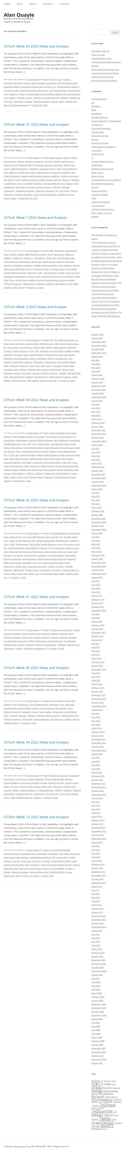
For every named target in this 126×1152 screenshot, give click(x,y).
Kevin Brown (61, 708)
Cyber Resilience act (66, 258)
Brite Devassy (22, 857)
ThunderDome (41, 377)
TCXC (10, 101)
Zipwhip (7, 480)
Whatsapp (48, 477)
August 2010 (97, 930)
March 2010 (96, 949)
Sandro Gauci (22, 280)
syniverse (117, 1101)
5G (51, 79)
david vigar (37, 261)
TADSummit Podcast (25, 191)
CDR (29, 444)
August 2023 (97, 400)
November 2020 (98, 522)
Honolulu (18, 354)
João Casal (63, 354)
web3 (55, 573)
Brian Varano (10, 857)
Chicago (16, 861)
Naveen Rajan (60, 90)
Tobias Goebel (55, 377)
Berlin (67, 853)
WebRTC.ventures (66, 194)
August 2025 (97, 338)
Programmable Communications (106, 179)
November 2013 (98, 787)
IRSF (16, 786)
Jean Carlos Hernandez (25, 455)
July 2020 (95, 536)
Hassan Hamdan (41, 637)
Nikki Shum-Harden (13, 562)
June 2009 (95, 982)
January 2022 (97, 470)
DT (63, 261)
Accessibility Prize (27, 853)
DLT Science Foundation (60, 172)
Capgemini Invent (47, 168)
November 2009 (98, 963)
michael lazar (50, 362)
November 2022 (98, 433)
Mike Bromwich (29, 559)
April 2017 (95, 654)
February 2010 (97, 952)
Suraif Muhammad (50, 97)
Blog (20, 3)
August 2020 (97, 533)
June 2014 (95, 761)
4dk (51, 250)
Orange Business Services (66, 466)
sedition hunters (36, 280)
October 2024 (97, 349)
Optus (35, 712)
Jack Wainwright (37, 354)
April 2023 (95, 415)
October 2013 (97, 790)
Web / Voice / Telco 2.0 (101, 213)
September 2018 (98, 610)
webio (62, 573)
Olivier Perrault (47, 466)
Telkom (18, 875)
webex (40, 477)
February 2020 (97, 555)
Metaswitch (38, 362)
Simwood (117, 1099)
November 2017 (98, 632)
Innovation (96, 150)
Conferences (97, 124)
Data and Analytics (99, 135)
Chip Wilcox (39, 258)
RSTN (15, 868)
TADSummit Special (12, 283)
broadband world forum (41, 857)
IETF (6, 455)
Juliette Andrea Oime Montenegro (45, 458)
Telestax (108, 1115)
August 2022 (97, 444)
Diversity (64, 633)
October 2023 (97, 393)
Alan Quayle (19, 1146)
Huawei (94, 1094)
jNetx (46, 269)
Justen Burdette (21, 358)
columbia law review (60, 444)
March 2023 (96, 419)
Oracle (108, 1096)
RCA (29, 469)
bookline (17, 633)
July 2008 (95, 1022)
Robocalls (8, 868)
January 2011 (97, 912)
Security (95, 187)
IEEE (6, 269)
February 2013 (97, 820)
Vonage (32, 477)
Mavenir (28, 362)
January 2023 (97, 426)
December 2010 (98, 915)
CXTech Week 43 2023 (67, 83)
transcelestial (60, 283)
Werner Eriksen (19, 380)
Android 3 (63, 775)
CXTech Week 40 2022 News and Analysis (36, 667)
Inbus (26, 354)
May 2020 (95, 544)
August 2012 (97, 842)
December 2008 (98, 1004)
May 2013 (95, 809)
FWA (37, 351)
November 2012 (98, 831)
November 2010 (98, 919)
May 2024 (95, 367)
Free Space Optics (50, 265)
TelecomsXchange (41, 101)
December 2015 (98, 695)
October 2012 (97, 835)
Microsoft (97, 1096)
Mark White (18, 362)
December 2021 (98, 474)
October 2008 (97, 1011)
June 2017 (95, 647)
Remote (76, 864)
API (92, 102)
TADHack (64, 97)
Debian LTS (14, 172)
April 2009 (95, 989)
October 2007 (97, 1055)
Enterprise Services (100, 143)
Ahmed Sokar (10, 161)
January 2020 (97, 559)
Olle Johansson (50, 272)
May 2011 (95, 897)
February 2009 (97, 996)
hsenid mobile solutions (39, 176)
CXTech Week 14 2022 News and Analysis (36, 817)
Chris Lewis (26, 861)
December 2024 (98, 341)
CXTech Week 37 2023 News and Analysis (36, 124)
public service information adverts (56, 864)
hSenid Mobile (63, 86)
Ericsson (48, 86)
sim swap (30, 187)
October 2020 (97, 525)
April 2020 (95, 547)
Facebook (27, 265)
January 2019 (97, 603)
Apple (113, 1081)
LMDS (50, 358)
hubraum (43, 548)
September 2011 (98, 882)
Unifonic (68, 101)
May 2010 (95, 941)
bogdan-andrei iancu (69, 343)
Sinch (6, 715)
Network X (13, 94)
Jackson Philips (24, 708)
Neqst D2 (16, 712)
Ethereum (15, 176)
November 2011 (98, 875)
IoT (49, 548)
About (33, 3)
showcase (29, 644)
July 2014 (95, 757)
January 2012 (97, 868)
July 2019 (95, 581)
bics (61, 537)
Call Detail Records (12, 444)
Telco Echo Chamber (23, 101)
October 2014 (97, 746)
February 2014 (97, 776)
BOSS (93, 110)
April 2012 (95, 857)
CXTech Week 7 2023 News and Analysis (35, 217)
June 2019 (95, 584)
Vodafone (8, 287)
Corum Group (26, 347)
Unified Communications (102, 209)
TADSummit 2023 (17, 377)
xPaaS (6, 198)
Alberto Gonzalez (66, 340)
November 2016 (98, 669)
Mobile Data (96, 165)
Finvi (18, 451)
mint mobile (62, 362)
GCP (62, 783)
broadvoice (75, 440)
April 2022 (95, 459)
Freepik (43, 783)
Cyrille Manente (11, 261)
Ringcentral (56, 369)
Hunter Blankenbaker (66, 451)
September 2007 (98, 1059)
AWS (57, 343)
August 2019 (97, 577)
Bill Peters (95, 106)
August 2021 (97, 489)
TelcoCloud (9, 875)
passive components (51, 276)
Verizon (36, 875)
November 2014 (98, 743)
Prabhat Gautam (11, 469)
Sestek (21, 644)
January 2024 (97, 382)
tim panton (56, 570)
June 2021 (95, 496)
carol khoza (21, 779)
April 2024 (95, 371)
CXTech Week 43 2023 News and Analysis (36, 46)
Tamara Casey (28, 283)
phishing (38, 183)
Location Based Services (102, 161)
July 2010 (95, 934)
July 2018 (95, 614)
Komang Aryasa (57, 269)
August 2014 (97, 754)
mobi (6, 365)
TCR (5, 101)
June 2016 (95, 673)
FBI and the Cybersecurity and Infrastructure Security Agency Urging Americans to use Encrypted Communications (106, 290)
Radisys (13, 97)
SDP (111, 1099)
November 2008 (98, 1007)
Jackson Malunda (16, 269)
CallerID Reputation (19, 168)
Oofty (19, 183)
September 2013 (98, 794)
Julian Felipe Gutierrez (19, 458)
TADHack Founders (19, 872)
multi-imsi (13, 365)
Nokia (22, 94)
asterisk (56, 161)
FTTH (31, 351)
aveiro (67, 701)
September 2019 (98, 573)
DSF (73, 172)
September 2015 (98, 706)
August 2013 (97, 798)
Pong (6, 280)
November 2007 (98, 1052)
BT (5, 347)
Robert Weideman (28, 790)
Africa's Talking (70, 157)
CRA (54, 258)
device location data (52, 261)
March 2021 (96, 507)
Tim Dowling (44, 570)
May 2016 (95, 676)
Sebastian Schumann (37, 566)
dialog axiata (42, 172)
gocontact (59, 351)
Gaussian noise (46, 351)
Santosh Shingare (55, 641)
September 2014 (98, 750)
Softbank (14, 715)
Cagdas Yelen (62, 857)
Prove (12, 280)
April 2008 (95, 1033)
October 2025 (97, 334)
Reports (48, 3)
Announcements (99, 99)
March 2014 (96, 772)
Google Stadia (10, 708)
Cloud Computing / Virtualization (106, 121)
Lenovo (32, 358)
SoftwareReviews (45, 790)
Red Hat (46, 369)
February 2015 (97, 731)
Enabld (7, 176)
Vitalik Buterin (50, 194)
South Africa (35, 868)
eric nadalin (17, 265)
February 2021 (97, 511)
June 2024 (95, 363)
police (77, 276)
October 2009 (97, 967)
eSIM (12, 544)
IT (92, 157)
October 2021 (97, 481)
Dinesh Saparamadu (45, 540)
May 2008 (95, 1030)
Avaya (50, 254)
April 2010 (95, 945)
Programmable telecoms (54, 183)
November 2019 (98, 566)
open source (46, 365)
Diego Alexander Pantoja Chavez (59, 447)
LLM (51, 90)
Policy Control (97, 176)
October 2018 (97, 606)
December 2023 (98, 386)
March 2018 (96, 621)
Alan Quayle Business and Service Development (19, 16)
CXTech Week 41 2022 (31, 633)
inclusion (64, 637)
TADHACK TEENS (57, 872)
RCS (68, 562)
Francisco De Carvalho (29, 783)
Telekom (29, 377)
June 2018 (95, 617)
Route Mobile (49, 469)
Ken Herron (18, 555)
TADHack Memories (70, 715)
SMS (76, 469)
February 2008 (97, 1041)
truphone (66, 377)
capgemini (33, 168)
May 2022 (95, 455)
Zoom (104, 1128)
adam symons (56, 157)
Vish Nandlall (46, 573)
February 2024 (97, 378)
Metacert (66, 179)
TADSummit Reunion (44, 191)
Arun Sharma (51, 436)
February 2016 (97, 687)
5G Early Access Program (61, 630)
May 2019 (95, 588)
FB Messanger (21, 544)
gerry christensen (65, 544)
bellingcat (69, 254)
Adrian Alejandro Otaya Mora (63, 433)
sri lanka (39, 187)
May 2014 (95, 765)
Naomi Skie (46, 786)
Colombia (36, 861)
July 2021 (95, 492)
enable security (59, 347)
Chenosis (8, 861)
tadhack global (97, 1108)
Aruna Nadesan (65, 436)
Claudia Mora (44, 444)
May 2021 (95, 500)
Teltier (74, 473)
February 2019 (97, 599)
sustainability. (50, 644)
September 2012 (98, 838)
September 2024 (98, 352)
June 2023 (95, 408)
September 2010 (98, 927)
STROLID (37, 97)
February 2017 (97, 662)
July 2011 (95, 890)
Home (7, 3)
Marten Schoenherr (13, 559)
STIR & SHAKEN (57, 868)
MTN (27, 864)
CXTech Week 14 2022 (61, 861)
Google (52, 451)
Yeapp (13, 198)
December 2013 (98, 783)
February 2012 (97, 864)
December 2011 (98, 871)
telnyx (6, 797)
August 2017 (97, 639)
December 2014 (98, 739)
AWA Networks (47, 343)
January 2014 (97, 779)
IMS (100, 1093)
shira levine (20, 187)
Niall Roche (11, 183)
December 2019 (98, 562)
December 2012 (98, 827)
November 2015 (98, 698)
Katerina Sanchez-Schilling (34, 179)
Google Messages (16, 548)
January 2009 (97, 1000)
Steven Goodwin (67, 280)
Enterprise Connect (12, 637)
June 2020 (95, 540)
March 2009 (96, 993)
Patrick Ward (67, 276)
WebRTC (7, 380)
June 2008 (95, 1026)
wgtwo (35, 380)
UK (30, 875)
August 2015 (97, 709)
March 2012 (96, 860)
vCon (25, 477)
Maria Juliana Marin (52, 462)
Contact (64, 3)
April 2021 (95, 503)
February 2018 (97, 625)
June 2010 (95, 938)
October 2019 (97, 570)
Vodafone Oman (11, 723)
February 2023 (97, 422)
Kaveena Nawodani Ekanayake (34, 90)
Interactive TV (97, 154)
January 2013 (97, 823)
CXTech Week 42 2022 (25, 540)
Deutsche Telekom (12, 86)
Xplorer (37, 797)
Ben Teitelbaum (61, 440)
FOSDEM (37, 265)
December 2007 (98, 1048)
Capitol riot (18, 258)
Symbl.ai (53, 373)
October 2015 (97, 702)
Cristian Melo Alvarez (13, 447)
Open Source (97, 172)
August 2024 (97, 356)
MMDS (72, 362)
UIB (41, 194)
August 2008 (97, 1019)
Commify (46, 861)
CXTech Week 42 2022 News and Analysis (36, 500)
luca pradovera (60, 358)
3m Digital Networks (59, 533)
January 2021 (97, 514)
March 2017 (96, 658)
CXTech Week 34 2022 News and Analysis (36, 742)
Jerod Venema (51, 354)
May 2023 (95, 411)
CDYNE (72, 857)
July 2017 (95, 643)
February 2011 (97, 908)
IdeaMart (55, 176)
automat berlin (32, 343)
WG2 (29, 380)
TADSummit (74, 97)
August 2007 (97, 1063)
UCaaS (36, 194)
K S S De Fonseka (11, 90)
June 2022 (95, 452)
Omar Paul (35, 365)
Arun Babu (53, 853)
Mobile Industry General (102, 168)
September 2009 (98, 971)
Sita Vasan (26, 373)
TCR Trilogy (65, 191)
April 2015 (95, 724)
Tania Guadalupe (41, 719)
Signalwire (8, 373)
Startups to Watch (99, 194)
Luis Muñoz (37, 462)
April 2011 (95, 901)
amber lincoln (15, 537)
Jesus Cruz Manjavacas (33, 551)
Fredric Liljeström (20, 351)
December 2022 (98, 430)
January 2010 (97, 956)
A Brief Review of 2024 (101, 58)
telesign (54, 101)
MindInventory (16, 466)
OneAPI (61, 272)
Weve (21, 287)
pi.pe (35, 562)
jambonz (75, 86)
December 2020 (98, 518)
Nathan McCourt (58, 559)
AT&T (61, 853)
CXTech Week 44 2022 (33, 447)
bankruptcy (59, 254)
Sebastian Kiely (10, 644)
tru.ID (69, 283)
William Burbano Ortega (65, 477)
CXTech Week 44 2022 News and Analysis (36, 399)
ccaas (58, 168)
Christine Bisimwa (35, 779)
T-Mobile (62, 373)
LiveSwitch (41, 358)
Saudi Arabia (70, 641)
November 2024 (98, 345)
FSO (60, 265)
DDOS (48, 347)
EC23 (71, 633)
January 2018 (97, 628)
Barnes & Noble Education (41, 440)
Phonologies (68, 365)
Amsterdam (41, 853)
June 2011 (95, 893)
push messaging (50, 562)
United (31, 573)
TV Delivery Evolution (23, 194)
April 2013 (95, 812)
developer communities (32, 86)
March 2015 (96, 728)
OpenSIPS (57, 365)
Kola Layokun (30, 555)
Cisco (34, 444)
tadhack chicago (52, 715)
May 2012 (95, 853)
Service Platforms (99, 191)
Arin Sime (48, 161)
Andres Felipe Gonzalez (22, 436)
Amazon (95, 1080)
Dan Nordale (39, 347)
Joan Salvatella (10, 641)
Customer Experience (101, 128)
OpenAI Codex (34, 276)
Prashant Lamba (11, 369)
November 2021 (98, 478)
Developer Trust (56, 704)
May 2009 (95, 985)
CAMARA (8, 258)
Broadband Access (99, 117)
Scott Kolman (70, 712)
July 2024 (95, 360)
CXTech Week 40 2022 (39, 704)
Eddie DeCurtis (62, 540)
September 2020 (98, 529)
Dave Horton (25, 261)
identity (76, 265)
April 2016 (95, 680)
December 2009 (98, 960)
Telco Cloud (65, 794)
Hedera (24, 176)
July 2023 (95, 404)
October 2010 (97, 923)
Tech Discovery (57, 719)
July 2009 (95, 978)
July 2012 (95, 846)
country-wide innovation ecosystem (40, 83)
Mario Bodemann (56, 555)
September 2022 (98, 441)
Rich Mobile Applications (102, 183)
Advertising (59, 250)
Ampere (20, 161)
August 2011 (97, 886)
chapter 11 (28, 258)
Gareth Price (53, 783)
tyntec (13, 477)
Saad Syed (24, 868)
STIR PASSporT (18, 473)
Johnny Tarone (14, 179)
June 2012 (95, 849)
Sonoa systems (52, 280)
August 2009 (97, 974)
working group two (48, 380)
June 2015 (95, 717)
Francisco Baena (11, 783)
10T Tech (54, 340)
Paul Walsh (28, 183)
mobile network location (15, 272)
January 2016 (97, 691)
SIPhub (20, 97)
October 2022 (97, 437)
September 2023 (98, 397)
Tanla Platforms (63, 473)
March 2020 (96, 551)
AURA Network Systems (35, 254)
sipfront (17, 373)
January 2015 (97, 735)
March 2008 (96, 1037)
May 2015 (95, 720)
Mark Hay (66, 462)
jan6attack (38, 269)
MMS (26, 466)
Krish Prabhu (71, 269)
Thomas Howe (31, 570)
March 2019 (96, 595)
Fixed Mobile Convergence (103, 146)
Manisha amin (17, 864)
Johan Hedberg (47, 708)
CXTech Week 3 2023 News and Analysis (35, 306)
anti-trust (57, 79)
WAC (16, 287)
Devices (94, 139)
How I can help (98, 54)
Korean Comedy (54, 179)
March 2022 (96, 463)
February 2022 (97, 467)
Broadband (96, 113)
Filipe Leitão (34, 544)
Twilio (61, 101)
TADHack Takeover (12, 719)
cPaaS (48, 258)
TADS (93, 198)
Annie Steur (39, 436)
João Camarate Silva (53, 551)
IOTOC (11, 455)
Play (40, 562)
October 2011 (97, 879)
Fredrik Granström (29, 451)
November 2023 (98, 389)
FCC (54, 86)
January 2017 (97, 665)
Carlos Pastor (13, 347)
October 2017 (97, 636)
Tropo (94, 1119)
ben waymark (52, 537)
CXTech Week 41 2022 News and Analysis (36, 596)
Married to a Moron (100, 51)
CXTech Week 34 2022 (54, 779)
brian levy (75, 853)
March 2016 (96, 684)
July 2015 (95, 713)
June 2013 (95, 805)
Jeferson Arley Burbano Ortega (51, 455)
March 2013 (96, 816)
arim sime (27, 537)
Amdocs (13, 254)
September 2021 (98, 485)
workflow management (34, 648)
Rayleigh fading (34, 369)
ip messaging (58, 548)
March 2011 (96, 904)
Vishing (76, 719)
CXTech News (32, 79)
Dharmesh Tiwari (27, 172)
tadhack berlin (73, 644)
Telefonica (40, 283)
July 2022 (95, 448)
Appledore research (34, 161)
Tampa (69, 872)
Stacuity (28, 97)
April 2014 (95, 768)
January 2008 (97, 1044)
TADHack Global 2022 (39, 872)
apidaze (107, 1081)
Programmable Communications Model (44, 94)
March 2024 (96, 375)
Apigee (21, 254)
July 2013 (95, 801)
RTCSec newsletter (65, 469)
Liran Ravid (26, 462)
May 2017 (95, 651)
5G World (54, 775)
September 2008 (98, 1015)
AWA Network (22, 440)
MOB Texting (43, 559)
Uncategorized (98, 205)
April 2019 (95, 592)
